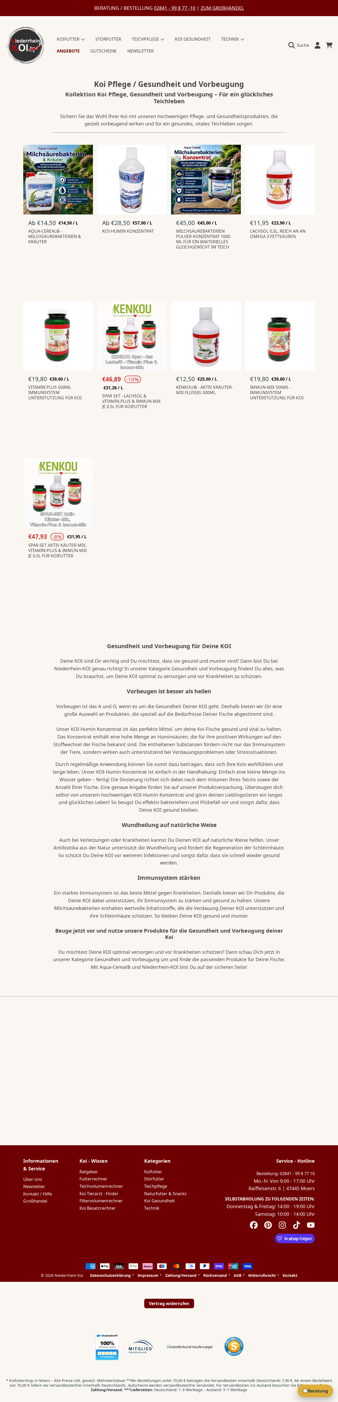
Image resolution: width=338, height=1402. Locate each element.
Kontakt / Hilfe (37, 1194)
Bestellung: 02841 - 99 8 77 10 (285, 1173)
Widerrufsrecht (262, 1275)
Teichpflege (155, 1186)
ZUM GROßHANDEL (222, 8)
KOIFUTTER (69, 39)
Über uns (32, 1179)
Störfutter (154, 1179)
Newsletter (34, 1186)
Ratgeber (88, 1172)
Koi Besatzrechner (97, 1208)
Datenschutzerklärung (110, 1275)
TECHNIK (230, 39)
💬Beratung (315, 1391)
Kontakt (290, 1275)
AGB (237, 1275)
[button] (300, 45)
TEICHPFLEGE (146, 39)
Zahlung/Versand (180, 1275)
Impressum (148, 1275)
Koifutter (153, 1172)
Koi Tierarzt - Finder (99, 1194)
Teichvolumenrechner (101, 1186)
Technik (151, 1208)
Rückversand (215, 1275)
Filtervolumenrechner (101, 1201)
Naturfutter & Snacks (165, 1194)
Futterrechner (93, 1179)
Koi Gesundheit (159, 1201)
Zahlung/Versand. (107, 1389)
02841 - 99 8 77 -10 (174, 8)
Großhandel (35, 1201)
